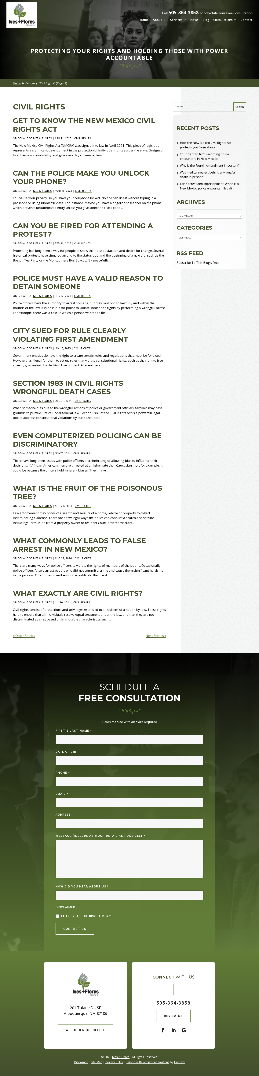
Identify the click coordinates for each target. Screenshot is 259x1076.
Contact (247, 19)
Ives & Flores (42, 138)
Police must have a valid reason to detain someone (88, 282)
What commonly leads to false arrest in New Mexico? (79, 544)
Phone (63, 772)
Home (144, 19)
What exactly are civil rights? (78, 593)
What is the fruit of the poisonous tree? (87, 492)
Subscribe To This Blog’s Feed (198, 263)
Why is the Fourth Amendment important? (210, 165)
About (157, 19)
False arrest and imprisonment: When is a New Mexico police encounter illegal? (209, 186)
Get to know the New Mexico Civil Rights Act (84, 124)
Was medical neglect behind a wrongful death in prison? (207, 174)
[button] (255, 1048)
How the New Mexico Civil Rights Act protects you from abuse (205, 145)
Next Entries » (156, 635)
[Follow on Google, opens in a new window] (184, 1030)
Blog (206, 19)
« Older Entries (24, 635)
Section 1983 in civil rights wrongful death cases (68, 387)
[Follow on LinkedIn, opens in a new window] (173, 1030)
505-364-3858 (184, 12)
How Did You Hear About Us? (82, 886)
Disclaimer (65, 907)
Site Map (96, 1062)
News (194, 19)
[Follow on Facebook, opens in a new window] (162, 1030)
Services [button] (176, 19)
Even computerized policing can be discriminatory (87, 439)
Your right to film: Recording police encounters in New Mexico (204, 156)
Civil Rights (82, 138)
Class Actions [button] (223, 19)
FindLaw (179, 1062)
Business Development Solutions (147, 1062)
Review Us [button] (173, 1016)
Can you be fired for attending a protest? (83, 229)
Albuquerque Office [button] (85, 1030)
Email (62, 794)
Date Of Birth (68, 752)
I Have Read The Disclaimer (86, 916)
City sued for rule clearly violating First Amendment (71, 334)
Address (63, 814)
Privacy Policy (114, 1062)
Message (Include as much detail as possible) (100, 836)
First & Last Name (74, 730)
